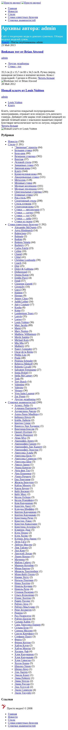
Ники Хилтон (22, 583)
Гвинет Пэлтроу (24, 432)
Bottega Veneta (22, 242)
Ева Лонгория (22, 479)
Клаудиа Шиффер (24, 509)
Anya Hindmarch (24, 230)
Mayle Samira (22, 337)
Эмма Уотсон (22, 681)
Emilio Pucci (21, 277)
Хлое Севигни (23, 660)
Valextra (19, 387)
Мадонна (20, 559)
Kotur (18, 310)
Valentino (19, 384)
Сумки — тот (22, 215)
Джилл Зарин (22, 464)
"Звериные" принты (26, 147)
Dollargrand (21, 271)
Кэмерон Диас (23, 529)
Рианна (19, 612)
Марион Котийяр (24, 565)
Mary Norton (21, 331)
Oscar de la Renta (24, 352)
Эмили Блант (22, 675)
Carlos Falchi (21, 248)
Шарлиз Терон (23, 666)
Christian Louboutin (25, 260)
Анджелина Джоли (25, 411)
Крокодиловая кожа (26, 174)
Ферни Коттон (23, 642)
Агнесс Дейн (22, 405)
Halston (19, 292)
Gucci (18, 289)
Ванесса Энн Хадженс (27, 426)
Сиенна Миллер (24, 630)
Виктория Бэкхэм (24, 429)
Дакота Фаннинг (24, 435)
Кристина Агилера (25, 526)
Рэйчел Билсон (23, 618)
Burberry (19, 245)
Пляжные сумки (24, 194)
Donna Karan (22, 274)
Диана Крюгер (23, 467)
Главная (12, 714)
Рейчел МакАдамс (25, 606)
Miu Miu (19, 343)
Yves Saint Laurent (24, 393)
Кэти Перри (21, 532)
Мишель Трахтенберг (27, 571)
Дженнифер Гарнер (25, 443)
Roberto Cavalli (23, 366)
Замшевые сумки (24, 165)
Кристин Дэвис (23, 520)
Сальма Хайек (23, 621)
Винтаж (19, 159)
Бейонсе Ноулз (23, 417)
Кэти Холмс (21, 535)
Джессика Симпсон (26, 458)
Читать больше (46, 78)
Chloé (18, 257)
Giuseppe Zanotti (24, 283)
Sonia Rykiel (21, 372)
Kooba (18, 307)
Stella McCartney (24, 375)
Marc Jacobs (21, 325)
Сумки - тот (14, 66)
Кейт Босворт (22, 491)
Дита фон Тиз (22, 470)
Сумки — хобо (23, 218)
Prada (17, 357)
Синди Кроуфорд (24, 633)
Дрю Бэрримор (23, 473)
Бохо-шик (20, 153)
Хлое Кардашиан (24, 654)
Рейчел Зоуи (21, 604)
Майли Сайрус (23, 562)
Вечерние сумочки (25, 156)
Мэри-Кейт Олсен (25, 574)
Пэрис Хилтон (23, 598)
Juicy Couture (22, 304)
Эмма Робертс (22, 678)
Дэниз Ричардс (23, 476)
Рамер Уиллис (22, 601)
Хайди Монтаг (23, 648)
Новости (13, 141)
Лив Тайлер (21, 547)
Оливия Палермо (24, 592)
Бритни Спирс (23, 423)
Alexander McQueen (25, 227)
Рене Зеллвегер (23, 609)
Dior (17, 266)
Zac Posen (20, 396)
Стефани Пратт (23, 636)
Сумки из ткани (24, 221)
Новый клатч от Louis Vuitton (22, 90)
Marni (18, 328)
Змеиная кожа (22, 168)
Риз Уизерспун (23, 615)
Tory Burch (21, 381)
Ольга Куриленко (24, 595)
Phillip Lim (20, 354)
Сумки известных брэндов (23, 224)
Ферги (18, 639)
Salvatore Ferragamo (25, 369)
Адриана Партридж (26, 408)
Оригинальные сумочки (28, 191)
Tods (17, 378)
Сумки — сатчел (24, 212)
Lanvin (18, 316)
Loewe (18, 319)
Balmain (19, 236)
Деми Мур (20, 437)
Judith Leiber (21, 301)
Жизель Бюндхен (24, 482)
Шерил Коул (21, 669)
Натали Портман (24, 580)
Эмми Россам (22, 684)
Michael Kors (22, 340)
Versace (19, 390)
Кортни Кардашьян (25, 515)
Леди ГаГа (20, 541)
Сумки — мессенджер (27, 209)
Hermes (19, 295)
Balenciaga (20, 233)
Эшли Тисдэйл (23, 692)
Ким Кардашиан (24, 503)
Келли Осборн (23, 497)
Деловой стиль (23, 162)
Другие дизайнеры (18, 63)
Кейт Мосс (21, 494)
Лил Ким (20, 550)
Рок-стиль (20, 197)
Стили (11, 144)
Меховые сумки (23, 183)
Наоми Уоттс (22, 577)
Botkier (18, 239)
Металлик (20, 180)
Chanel (18, 254)
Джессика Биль (23, 455)
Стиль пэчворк (23, 203)
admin (4, 57)
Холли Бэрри (22, 663)
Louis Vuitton (15, 102)
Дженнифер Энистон (26, 449)
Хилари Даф (22, 651)
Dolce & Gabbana (24, 268)
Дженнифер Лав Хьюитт (28, 446)
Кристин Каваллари (26, 523)
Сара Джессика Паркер (28, 624)
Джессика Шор (23, 461)
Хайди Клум (22, 645)
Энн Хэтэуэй (22, 687)
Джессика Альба (24, 452)
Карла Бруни (22, 488)
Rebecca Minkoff (24, 363)
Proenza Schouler (24, 360)
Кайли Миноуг (23, 485)
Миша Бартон (22, 568)
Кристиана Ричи (24, 518)
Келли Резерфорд (24, 500)
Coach (18, 263)
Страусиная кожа (24, 206)
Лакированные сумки (27, 177)
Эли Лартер (21, 672)
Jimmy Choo (21, 298)
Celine (18, 251)
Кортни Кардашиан (25, 512)
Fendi (17, 280)
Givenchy (20, 286)
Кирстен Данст (23, 506)
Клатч (11, 105)
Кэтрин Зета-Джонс (26, 538)
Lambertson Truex (24, 313)
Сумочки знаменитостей (22, 402)
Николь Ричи (22, 589)
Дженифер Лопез (24, 440)
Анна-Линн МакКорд (27, 414)
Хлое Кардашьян (24, 657)
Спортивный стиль (25, 200)
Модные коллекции (26, 185)
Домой (5, 42)
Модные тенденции (26, 188)
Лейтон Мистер (23, 544)
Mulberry (19, 346)
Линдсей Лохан (23, 553)
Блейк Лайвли (23, 420)
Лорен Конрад (23, 556)
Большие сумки (23, 150)
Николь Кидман (24, 586)
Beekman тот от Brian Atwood (22, 51)
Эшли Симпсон (23, 689)
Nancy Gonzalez (23, 349)
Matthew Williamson (25, 334)
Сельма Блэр (22, 627)
